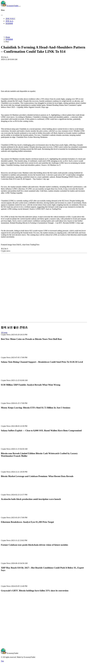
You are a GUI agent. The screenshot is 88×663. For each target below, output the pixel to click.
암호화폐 (9, 23)
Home (8, 37)
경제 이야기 (10, 19)
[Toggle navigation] (20, 6)
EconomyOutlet (12, 6)
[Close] (2, 15)
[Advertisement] (44, 69)
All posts (4, 333)
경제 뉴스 (9, 21)
